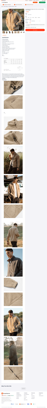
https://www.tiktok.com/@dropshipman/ (2, 402)
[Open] (39, 21)
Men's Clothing (6, 6)
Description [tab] (4, 35)
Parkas (15, 6)
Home (2, 6)
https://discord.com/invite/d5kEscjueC (3, 402)
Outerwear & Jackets (11, 6)
